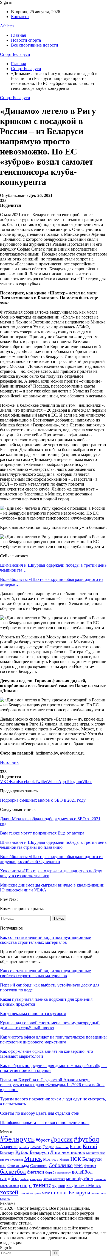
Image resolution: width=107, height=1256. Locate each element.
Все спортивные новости (34, 45)
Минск (33, 1158)
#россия (62, 1139)
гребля (24, 1179)
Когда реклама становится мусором (33, 1013)
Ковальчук (7, 1152)
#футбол (86, 1139)
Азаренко (9, 1146)
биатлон (35, 1172)
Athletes (7, 26)
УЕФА (78, 1166)
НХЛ (3, 1166)
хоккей (9, 1192)
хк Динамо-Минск (83, 1185)
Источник (9, 762)
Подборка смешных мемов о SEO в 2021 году (43, 800)
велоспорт (64, 1172)
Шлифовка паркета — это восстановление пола (44, 1122)
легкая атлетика (54, 1179)
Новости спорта (26, 40)
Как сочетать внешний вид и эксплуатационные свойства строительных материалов (45, 940)
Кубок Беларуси (32, 1152)
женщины (36, 1179)
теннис (42, 1185)
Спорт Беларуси (15, 54)
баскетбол (13, 1171)
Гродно (48, 1147)
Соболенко (61, 1165)
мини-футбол (79, 1178)
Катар (75, 1146)
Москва (64, 1159)
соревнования (9, 1186)
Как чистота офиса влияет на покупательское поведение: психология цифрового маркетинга (53, 1039)
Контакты (20, 16)
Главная (18, 35)
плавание (100, 1179)
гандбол (9, 1178)
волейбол (82, 1172)
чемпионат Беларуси (66, 1192)
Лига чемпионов (67, 1152)
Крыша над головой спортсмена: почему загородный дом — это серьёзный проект (50, 1025)
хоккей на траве (30, 1193)
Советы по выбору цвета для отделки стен (40, 1113)
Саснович (38, 1165)
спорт (26, 1185)
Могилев (50, 1159)
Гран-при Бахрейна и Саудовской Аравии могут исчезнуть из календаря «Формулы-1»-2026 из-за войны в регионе (52, 1084)
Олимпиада (18, 1165)
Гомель (35, 1147)
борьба (50, 1172)
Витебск (24, 1147)
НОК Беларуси (86, 1159)
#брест (43, 1140)
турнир (58, 1185)
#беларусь (17, 1138)
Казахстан (62, 1147)
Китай (90, 1146)
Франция (90, 1166)
